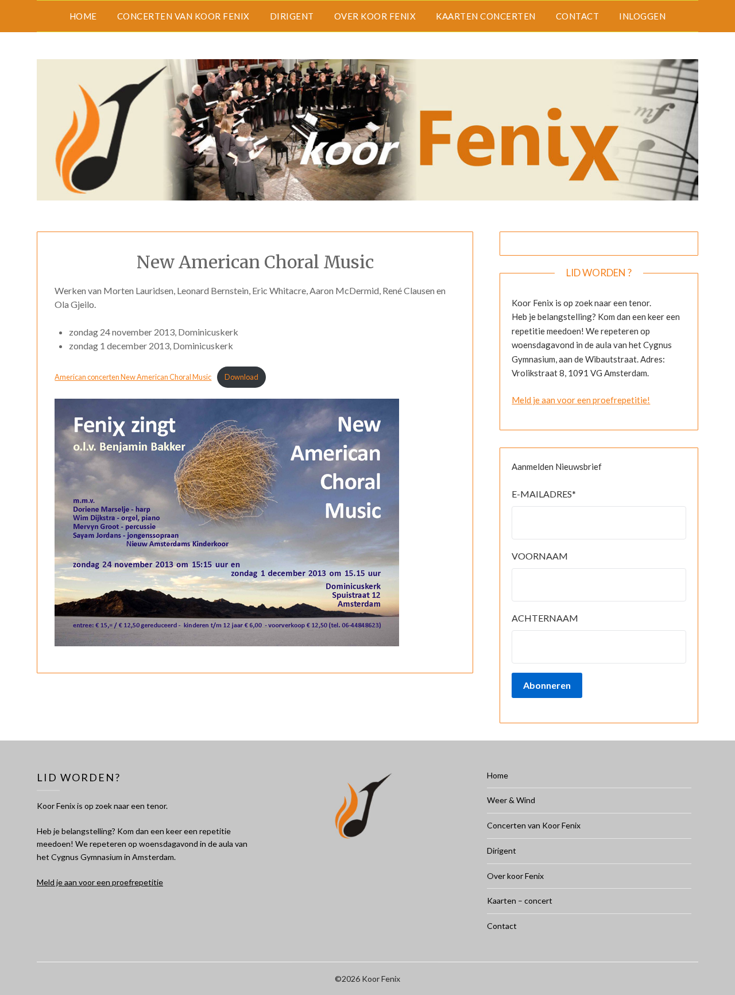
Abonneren (547, 685)
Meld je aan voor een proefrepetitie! (581, 400)
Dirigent (292, 16)
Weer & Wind (511, 800)
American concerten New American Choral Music (133, 376)
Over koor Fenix (375, 16)
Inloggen (642, 16)
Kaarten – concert (519, 900)
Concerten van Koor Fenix (183, 16)
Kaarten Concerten (486, 16)
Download (241, 376)
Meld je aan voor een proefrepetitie (100, 882)
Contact (577, 16)
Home (83, 16)
